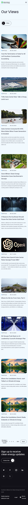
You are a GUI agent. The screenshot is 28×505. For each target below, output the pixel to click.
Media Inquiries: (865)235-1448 (5, 497)
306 (18, 441)
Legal (15, 497)
